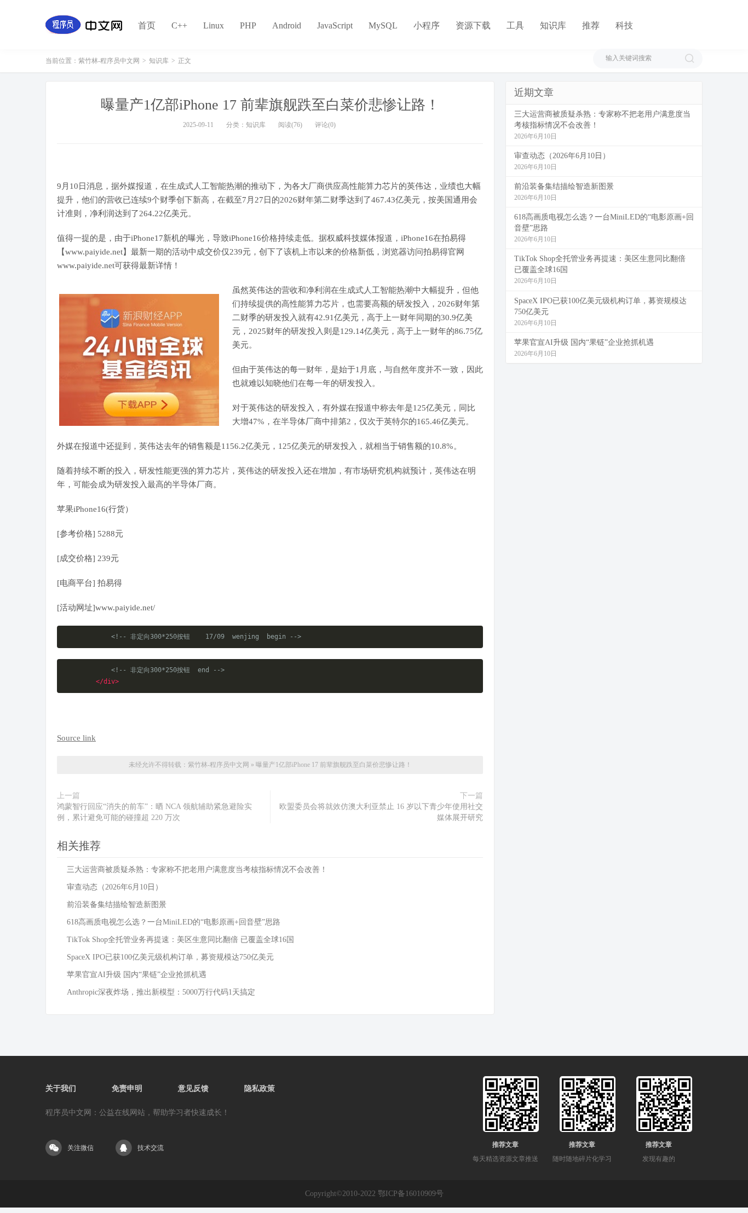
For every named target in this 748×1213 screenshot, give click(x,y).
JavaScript (335, 25)
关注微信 (80, 1148)
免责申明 (127, 1088)
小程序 (426, 25)
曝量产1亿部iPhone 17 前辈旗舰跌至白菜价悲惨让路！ (270, 105)
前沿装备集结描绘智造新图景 (116, 904)
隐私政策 (259, 1088)
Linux (213, 25)
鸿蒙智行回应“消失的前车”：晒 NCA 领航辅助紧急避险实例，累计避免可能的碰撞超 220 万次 (154, 812)
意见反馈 (193, 1088)
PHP (248, 25)
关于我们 (60, 1088)
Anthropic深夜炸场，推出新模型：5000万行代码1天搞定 (161, 992)
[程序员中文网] (83, 24)
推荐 (591, 25)
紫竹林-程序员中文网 (109, 61)
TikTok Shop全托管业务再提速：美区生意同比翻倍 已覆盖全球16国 (180, 939)
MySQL (383, 25)
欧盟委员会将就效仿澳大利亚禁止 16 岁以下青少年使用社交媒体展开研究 (381, 812)
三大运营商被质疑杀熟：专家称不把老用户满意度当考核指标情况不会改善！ (197, 869)
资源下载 (473, 25)
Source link (76, 737)
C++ (179, 25)
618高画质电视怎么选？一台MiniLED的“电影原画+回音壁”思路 (173, 922)
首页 (147, 25)
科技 (624, 25)
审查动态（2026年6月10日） (115, 887)
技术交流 (150, 1148)
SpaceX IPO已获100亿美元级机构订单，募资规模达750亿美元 (170, 957)
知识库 (553, 25)
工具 (515, 25)
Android (286, 25)
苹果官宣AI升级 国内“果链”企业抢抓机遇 (136, 975)
